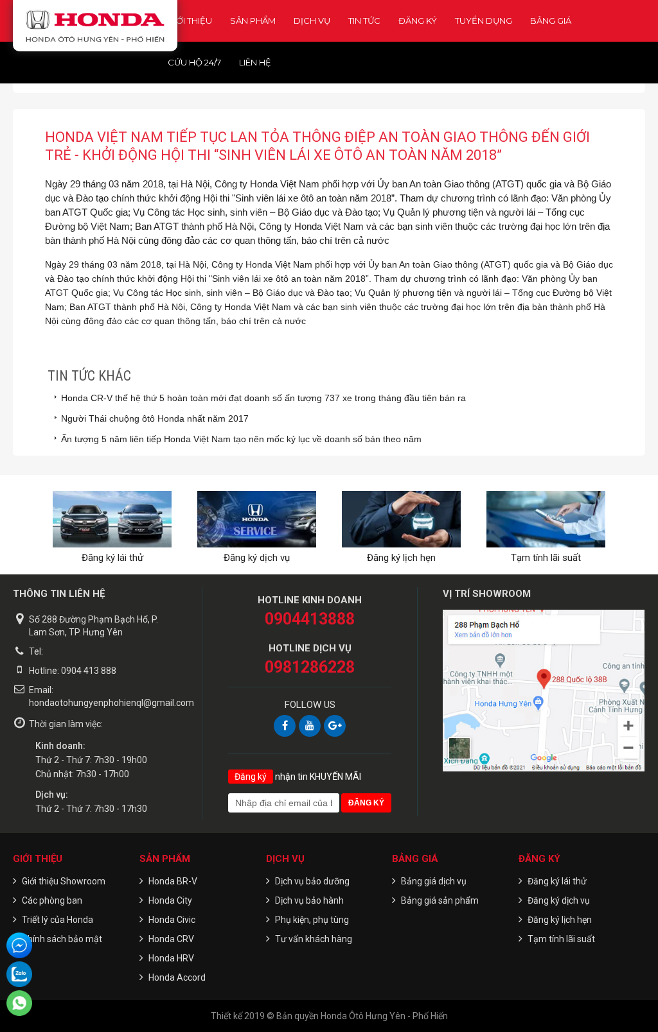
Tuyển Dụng (483, 20)
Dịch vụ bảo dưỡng (312, 881)
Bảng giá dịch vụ (434, 881)
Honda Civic (171, 920)
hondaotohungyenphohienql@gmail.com (111, 703)
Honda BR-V (172, 881)
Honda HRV (171, 958)
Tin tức (364, 20)
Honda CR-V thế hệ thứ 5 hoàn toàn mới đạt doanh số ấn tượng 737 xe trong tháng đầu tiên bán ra (263, 398)
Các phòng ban (52, 900)
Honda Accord (177, 977)
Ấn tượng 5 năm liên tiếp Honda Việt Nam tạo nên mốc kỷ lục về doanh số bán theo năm (241, 439)
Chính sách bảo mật (62, 939)
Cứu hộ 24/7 (194, 62)
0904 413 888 (88, 671)
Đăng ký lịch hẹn (401, 557)
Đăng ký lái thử (112, 557)
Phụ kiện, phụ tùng (312, 920)
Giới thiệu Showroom (63, 881)
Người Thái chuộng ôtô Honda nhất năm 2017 (155, 418)
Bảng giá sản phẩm (440, 900)
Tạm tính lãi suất (546, 557)
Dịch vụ (312, 20)
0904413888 (310, 619)
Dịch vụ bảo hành (309, 900)
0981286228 (310, 667)
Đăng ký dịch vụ (257, 557)
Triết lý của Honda (57, 920)
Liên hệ (255, 62)
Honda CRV (171, 939)
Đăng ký (417, 20)
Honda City (170, 900)
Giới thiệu (190, 20)
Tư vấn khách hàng (313, 939)
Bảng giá (550, 20)
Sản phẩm (253, 20)
